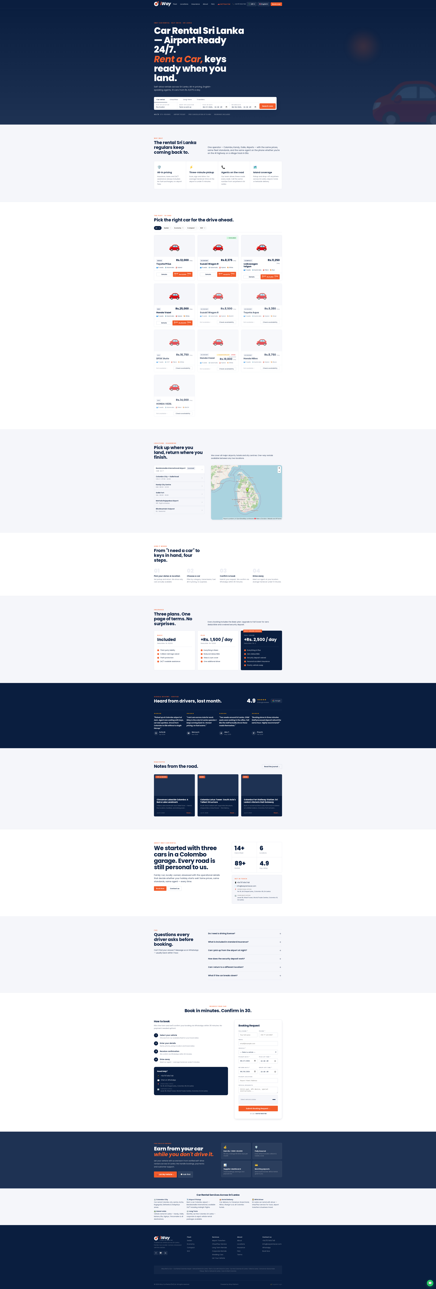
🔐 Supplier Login (276, 1284)
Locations (184, 4)
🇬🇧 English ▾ (263, 4)
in (165, 1253)
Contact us (174, 888)
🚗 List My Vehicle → (165, 1174)
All (157, 228)
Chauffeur (174, 99)
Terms (239, 1254)
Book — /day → (182, 274)
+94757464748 (243, 882)
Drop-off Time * (265, 1067)
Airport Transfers (218, 1240)
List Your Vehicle (218, 1258)
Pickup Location (245, 1077)
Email (241, 1039)
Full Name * (243, 1031)
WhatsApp (266, 1247)
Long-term (187, 99)
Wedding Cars (217, 1254)
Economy (178, 228)
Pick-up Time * (265, 1057)
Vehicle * (242, 1048)
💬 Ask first (186, 1174)
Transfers (200, 99)
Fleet (175, 4)
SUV (202, 228)
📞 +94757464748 (239, 4)
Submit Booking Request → (258, 1108)
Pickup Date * (244, 1057)
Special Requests (246, 1085)
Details (164, 274)
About (205, 4)
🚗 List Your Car (224, 4)
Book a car (276, 4)
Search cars (267, 106)
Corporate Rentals (219, 1251)
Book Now (160, 888)
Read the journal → (272, 766)
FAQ (212, 4)
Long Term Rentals (219, 1247)
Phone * (262, 1031)
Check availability (226, 322)
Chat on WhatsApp (168, 1080)
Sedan (167, 228)
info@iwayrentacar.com (246, 886)
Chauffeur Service (219, 1244)
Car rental (160, 99)
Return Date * (244, 1067)
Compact (191, 228)
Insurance (195, 4)
